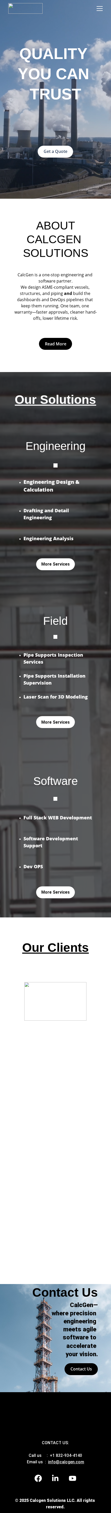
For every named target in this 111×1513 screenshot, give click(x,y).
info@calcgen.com (66, 1461)
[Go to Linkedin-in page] (58, 1478)
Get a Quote (55, 151)
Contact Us (81, 1369)
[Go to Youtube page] (72, 1478)
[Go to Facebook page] (41, 1478)
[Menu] (100, 8)
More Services (55, 722)
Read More (55, 344)
